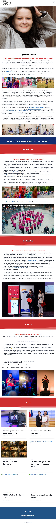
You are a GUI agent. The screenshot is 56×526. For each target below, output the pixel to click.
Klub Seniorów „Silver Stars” (19, 171)
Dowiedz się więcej (7, 435)
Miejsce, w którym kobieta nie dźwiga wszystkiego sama (40, 464)
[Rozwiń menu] (53, 3)
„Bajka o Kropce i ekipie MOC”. (25, 110)
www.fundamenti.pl (32, 260)
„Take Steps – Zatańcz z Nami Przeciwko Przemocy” (15, 174)
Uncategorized (6, 428)
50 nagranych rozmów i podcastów (36, 107)
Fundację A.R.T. (9, 71)
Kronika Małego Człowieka (8, 459)
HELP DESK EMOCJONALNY (20, 267)
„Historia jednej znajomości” (34, 109)
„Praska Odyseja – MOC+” (12, 110)
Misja (32, 459)
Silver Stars (33, 428)
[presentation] (14, 418)
